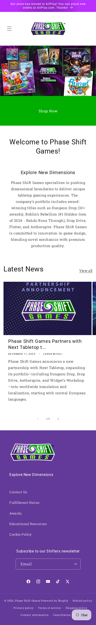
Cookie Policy (20, 534)
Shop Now (48, 111)
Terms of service (49, 608)
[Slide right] (58, 419)
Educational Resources (28, 524)
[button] (9, 28)
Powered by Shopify (54, 600)
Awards (15, 513)
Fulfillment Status (24, 502)
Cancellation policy (66, 615)
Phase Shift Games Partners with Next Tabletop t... (45, 344)
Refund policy (82, 600)
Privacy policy (23, 608)
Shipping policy (76, 608)
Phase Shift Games (27, 600)
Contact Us (18, 492)
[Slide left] (38, 419)
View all (86, 270)
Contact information (34, 615)
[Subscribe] (75, 564)
